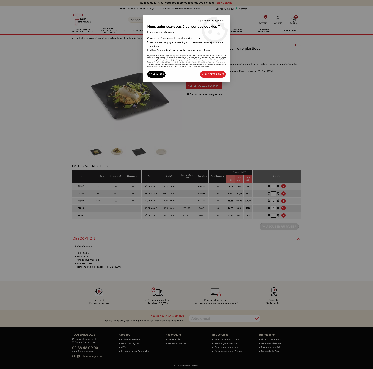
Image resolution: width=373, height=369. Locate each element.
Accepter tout (214, 74)
